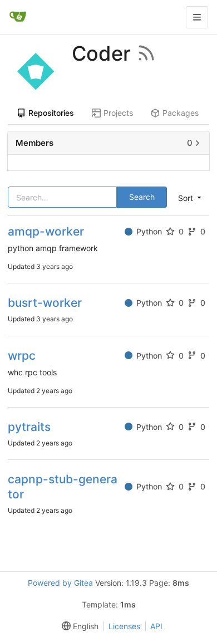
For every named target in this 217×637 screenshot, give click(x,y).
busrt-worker (45, 303)
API (156, 626)
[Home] (17, 17)
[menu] (77, 626)
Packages (180, 112)
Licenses (124, 626)
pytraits (29, 427)
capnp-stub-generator (62, 486)
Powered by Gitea (60, 582)
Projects (118, 112)
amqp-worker (46, 231)
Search (142, 197)
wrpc (22, 355)
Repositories (51, 112)
